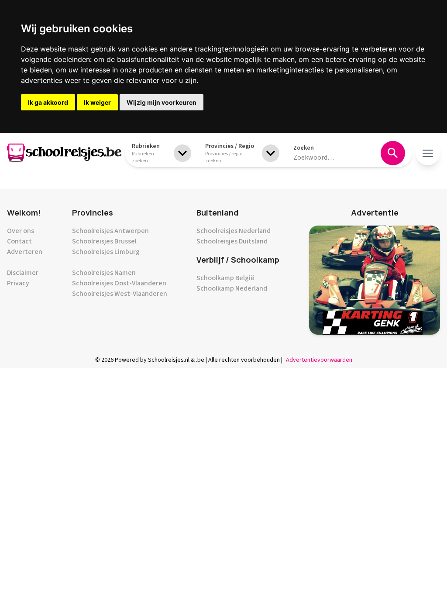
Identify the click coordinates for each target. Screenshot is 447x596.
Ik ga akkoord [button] (48, 102)
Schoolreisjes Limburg (106, 252)
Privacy (18, 283)
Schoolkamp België (225, 278)
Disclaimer (22, 272)
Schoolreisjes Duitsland (232, 241)
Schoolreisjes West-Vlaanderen (119, 293)
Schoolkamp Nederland (231, 288)
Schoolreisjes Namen (104, 272)
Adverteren (24, 252)
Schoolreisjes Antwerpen (110, 231)
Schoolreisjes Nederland (233, 231)
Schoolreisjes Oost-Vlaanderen (119, 283)
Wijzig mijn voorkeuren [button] (161, 102)
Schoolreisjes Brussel (104, 241)
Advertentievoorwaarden (319, 360)
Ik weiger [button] (97, 102)
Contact (19, 241)
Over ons (20, 231)
